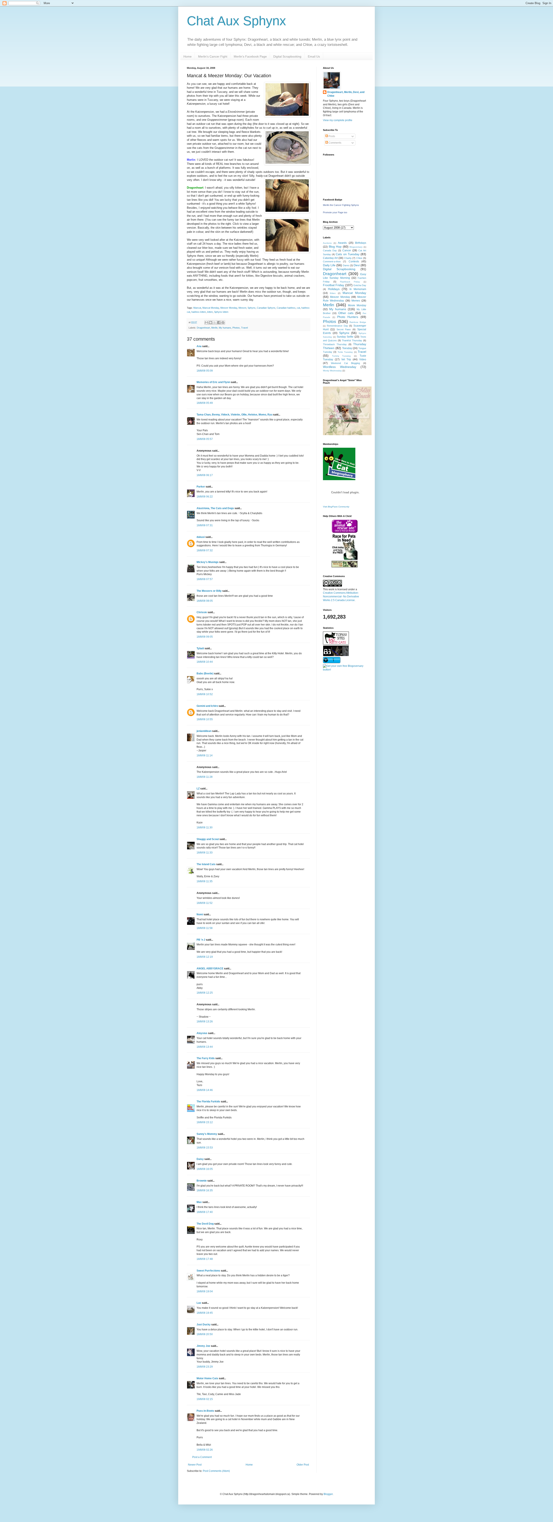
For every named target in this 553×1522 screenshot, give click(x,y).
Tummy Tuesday (341, 356)
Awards (342, 242)
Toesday (347, 348)
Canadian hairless (286, 307)
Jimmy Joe (203, 1345)
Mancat (197, 307)
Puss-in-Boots (205, 1410)
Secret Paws (344, 329)
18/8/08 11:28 (205, 776)
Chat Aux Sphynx (236, 21)
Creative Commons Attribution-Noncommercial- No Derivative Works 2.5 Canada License (341, 596)
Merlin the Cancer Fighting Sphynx (341, 205)
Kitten (333, 293)
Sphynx (252, 307)
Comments (334, 142)
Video (362, 359)
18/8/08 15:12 (205, 1122)
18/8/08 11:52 (205, 903)
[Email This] (206, 322)
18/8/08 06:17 (205, 475)
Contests (354, 261)
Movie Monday (357, 305)
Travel (244, 327)
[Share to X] (215, 322)
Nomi (200, 914)
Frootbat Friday (333, 285)
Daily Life (329, 265)
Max (199, 1202)
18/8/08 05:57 (205, 439)
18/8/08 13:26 (205, 1021)
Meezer (242, 307)
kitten (210, 312)
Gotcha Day (359, 285)
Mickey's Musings (208, 562)
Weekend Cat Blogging (345, 363)
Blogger (328, 1494)
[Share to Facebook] (219, 322)
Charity (348, 258)
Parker (201, 486)
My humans (225, 327)
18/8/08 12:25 (205, 992)
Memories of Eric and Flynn (213, 382)
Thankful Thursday (352, 340)
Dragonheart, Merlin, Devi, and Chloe (345, 94)
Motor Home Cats (207, 1378)
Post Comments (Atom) (216, 1470)
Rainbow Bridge (358, 322)
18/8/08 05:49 (205, 402)
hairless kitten (198, 312)
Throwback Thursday (335, 344)
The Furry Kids (206, 1058)
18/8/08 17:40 (205, 1212)
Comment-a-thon (332, 261)
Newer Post (195, 1464)
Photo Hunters (347, 317)
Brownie (202, 1180)
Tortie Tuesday (345, 352)
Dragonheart (203, 327)
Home (187, 56)
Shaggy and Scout (208, 839)
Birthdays (360, 242)
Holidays (334, 289)
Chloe (359, 258)
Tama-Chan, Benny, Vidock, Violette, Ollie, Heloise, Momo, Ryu (234, 414)
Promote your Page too (335, 212)
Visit (336, 506)
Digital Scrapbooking (287, 56)
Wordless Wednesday (339, 367)
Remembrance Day (337, 325)
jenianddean (204, 731)
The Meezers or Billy (209, 590)
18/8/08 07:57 (205, 579)
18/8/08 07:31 (205, 525)
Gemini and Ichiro (207, 705)
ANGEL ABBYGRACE (210, 968)
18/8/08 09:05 (205, 636)
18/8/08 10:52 (205, 694)
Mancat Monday (210, 307)
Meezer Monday (228, 307)
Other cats (345, 313)
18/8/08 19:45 (205, 1312)
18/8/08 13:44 (205, 1046)
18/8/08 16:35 (205, 1190)
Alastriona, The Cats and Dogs (216, 508)
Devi (357, 265)
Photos (236, 327)
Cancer (346, 250)
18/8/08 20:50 (205, 1334)
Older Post (303, 1464)
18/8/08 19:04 (205, 1291)
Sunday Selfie (345, 336)
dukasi (201, 537)
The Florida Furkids (208, 1101)
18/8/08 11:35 (205, 881)
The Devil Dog (205, 1223)
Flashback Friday (350, 282)
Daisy (200, 1159)
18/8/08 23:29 (205, 1366)
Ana (199, 346)
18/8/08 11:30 (205, 827)
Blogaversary (356, 247)
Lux (199, 1302)
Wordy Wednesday (332, 370)
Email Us (314, 56)
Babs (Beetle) (205, 673)
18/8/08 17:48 (205, 1259)
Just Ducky (204, 1324)
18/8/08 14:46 (205, 1090)
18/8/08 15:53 (205, 1147)
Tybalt (200, 648)
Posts (331, 136)
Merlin (214, 327)
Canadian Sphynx (266, 307)
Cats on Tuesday (347, 254)
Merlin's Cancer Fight (212, 56)
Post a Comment (202, 1457)
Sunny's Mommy (207, 1133)
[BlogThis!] (210, 322)
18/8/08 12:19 (205, 956)
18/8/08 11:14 (205, 755)
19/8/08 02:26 (205, 1449)
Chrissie (202, 612)
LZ (198, 788)
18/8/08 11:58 (205, 928)
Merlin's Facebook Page (250, 56)
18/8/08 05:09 (205, 370)
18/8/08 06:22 (205, 496)
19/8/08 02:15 (205, 1399)
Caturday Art (330, 258)
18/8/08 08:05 (205, 600)
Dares (346, 265)
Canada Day (330, 250)
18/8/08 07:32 (205, 550)
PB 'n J (201, 939)
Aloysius (202, 1033)
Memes (355, 300)
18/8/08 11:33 (205, 852)
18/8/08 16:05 (205, 1169)
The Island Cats (206, 864)
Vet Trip (346, 359)
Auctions (327, 243)
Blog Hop (335, 246)
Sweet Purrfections (208, 1270)
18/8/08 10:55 (205, 719)
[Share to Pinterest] (223, 322)
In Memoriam (358, 289)
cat (298, 307)
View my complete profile (337, 120)
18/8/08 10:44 (205, 661)
